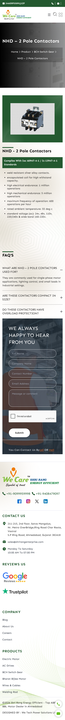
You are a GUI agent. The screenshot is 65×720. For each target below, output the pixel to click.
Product (26, 51)
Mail (51, 449)
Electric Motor (10, 659)
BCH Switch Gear (44, 51)
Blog (5, 619)
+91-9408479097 (48, 493)
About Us (8, 626)
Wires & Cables (11, 685)
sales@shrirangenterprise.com (25, 541)
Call (42, 449)
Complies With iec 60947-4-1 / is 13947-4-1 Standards (30, 162)
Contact (7, 639)
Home (14, 51)
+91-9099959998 (18, 493)
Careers (7, 632)
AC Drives (8, 665)
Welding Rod (10, 691)
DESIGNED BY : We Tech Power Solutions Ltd (29, 712)
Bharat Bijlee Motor (14, 678)
